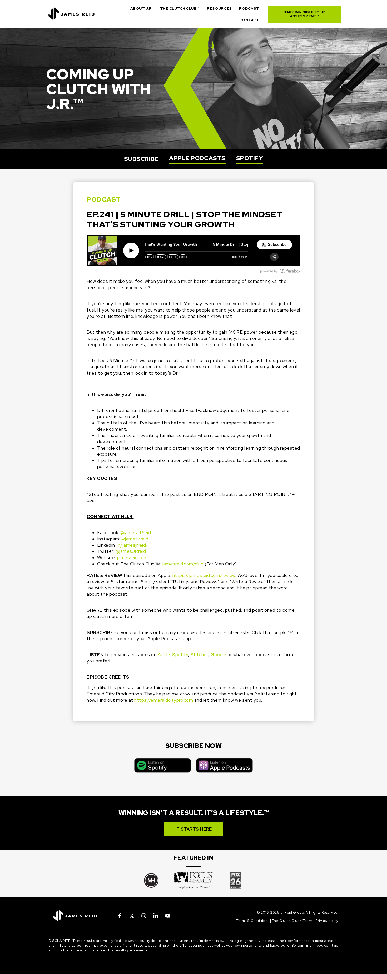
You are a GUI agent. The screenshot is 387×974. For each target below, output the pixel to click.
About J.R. (141, 8)
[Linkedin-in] (155, 916)
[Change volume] (183, 256)
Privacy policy (326, 920)
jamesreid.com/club (183, 564)
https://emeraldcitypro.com (163, 700)
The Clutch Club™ (180, 8)
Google (218, 654)
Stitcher (199, 654)
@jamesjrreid (134, 539)
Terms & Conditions (252, 920)
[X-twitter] (131, 916)
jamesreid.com (132, 557)
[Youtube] (167, 916)
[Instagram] (143, 916)
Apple (164, 654)
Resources (219, 8)
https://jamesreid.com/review (203, 575)
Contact (249, 20)
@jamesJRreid (135, 532)
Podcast (249, 8)
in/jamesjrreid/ (132, 545)
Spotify (180, 654)
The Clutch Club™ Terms (292, 920)
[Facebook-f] (120, 916)
